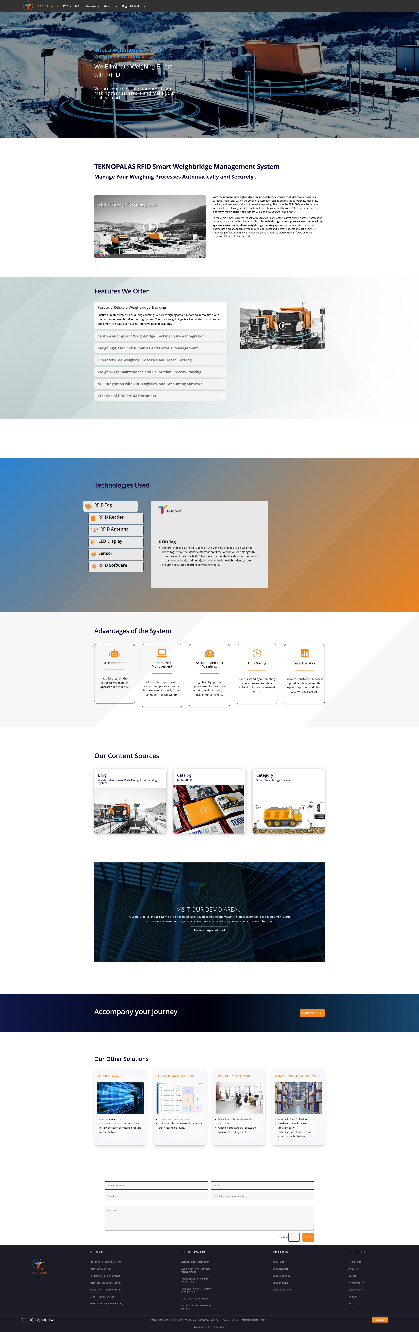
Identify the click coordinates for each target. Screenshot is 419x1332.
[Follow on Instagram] (38, 1320)
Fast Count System (109, 1076)
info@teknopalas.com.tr (253, 1319)
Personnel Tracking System (234, 1076)
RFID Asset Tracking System (175, 1076)
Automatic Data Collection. (292, 1119)
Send (308, 1237)
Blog (124, 6)
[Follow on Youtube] (44, 1320)
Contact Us (310, 1013)
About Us (109, 6)
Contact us (380, 1319)
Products (91, 6)
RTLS (65, 6)
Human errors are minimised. (175, 1119)
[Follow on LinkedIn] (51, 1320)
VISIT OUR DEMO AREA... (209, 909)
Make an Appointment (209, 930)
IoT (77, 6)
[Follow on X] (31, 1320)
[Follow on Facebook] (24, 1320)
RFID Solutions (47, 6)
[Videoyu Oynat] (150, 227)
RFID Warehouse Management (296, 1076)
